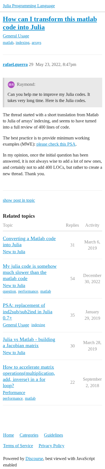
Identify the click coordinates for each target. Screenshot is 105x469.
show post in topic (19, 200)
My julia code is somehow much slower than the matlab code (30, 272)
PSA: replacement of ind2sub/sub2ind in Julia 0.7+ (27, 311)
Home (8, 435)
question (9, 291)
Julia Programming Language (29, 5)
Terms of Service (18, 445)
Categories (29, 435)
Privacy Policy (51, 445)
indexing (22, 43)
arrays (36, 43)
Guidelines (53, 435)
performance (28, 291)
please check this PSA (56, 144)
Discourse (34, 458)
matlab (8, 43)
